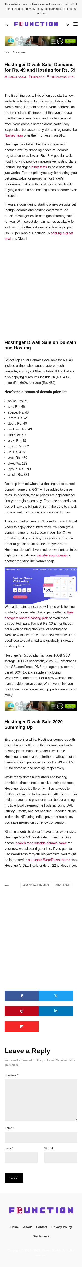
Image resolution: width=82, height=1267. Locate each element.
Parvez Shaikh (17, 77)
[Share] (22, 996)
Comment (11, 1075)
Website (49, 1148)
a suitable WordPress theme (49, 860)
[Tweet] (56, 996)
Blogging (38, 77)
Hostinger (63, 885)
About (27, 1227)
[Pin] (22, 1011)
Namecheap (14, 135)
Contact (41, 1227)
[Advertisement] (41, 286)
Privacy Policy (61, 1227)
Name (9, 1128)
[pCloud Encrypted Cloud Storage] (41, 39)
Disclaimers (41, 1236)
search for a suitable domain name (41, 843)
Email (9, 1148)
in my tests (39, 167)
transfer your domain (52, 555)
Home (14, 1227)
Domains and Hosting (36, 885)
